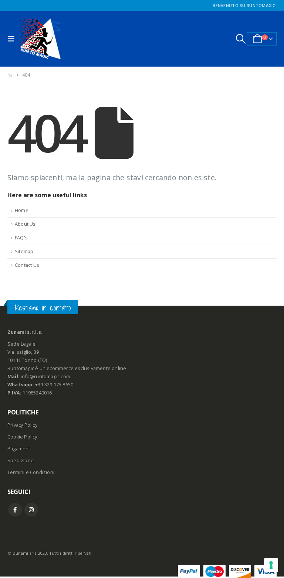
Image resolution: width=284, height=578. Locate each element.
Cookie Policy (22, 437)
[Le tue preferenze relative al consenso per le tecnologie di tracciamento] (271, 565)
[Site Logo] (40, 39)
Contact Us (27, 265)
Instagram (31, 510)
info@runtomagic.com (45, 376)
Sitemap (24, 251)
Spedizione (20, 460)
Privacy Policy (22, 425)
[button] (12, 39)
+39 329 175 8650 (54, 385)
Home (21, 210)
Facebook (15, 510)
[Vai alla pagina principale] (9, 75)
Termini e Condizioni (30, 472)
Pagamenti (19, 449)
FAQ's (21, 238)
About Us (25, 224)
